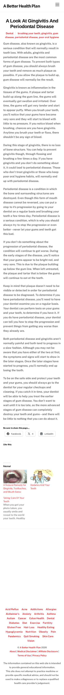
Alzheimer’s (12, 613)
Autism (11, 618)
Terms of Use (24, 655)
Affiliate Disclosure (48, 651)
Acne (24, 609)
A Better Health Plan (30, 647)
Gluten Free (14, 627)
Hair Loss (29, 627)
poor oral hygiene (49, 37)
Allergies (51, 609)
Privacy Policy (39, 655)
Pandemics (14, 636)
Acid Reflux (12, 609)
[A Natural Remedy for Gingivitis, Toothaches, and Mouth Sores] (15, 476)
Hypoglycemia (14, 631)
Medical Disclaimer (27, 651)
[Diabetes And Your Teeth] (42, 476)
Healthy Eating (45, 627)
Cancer (22, 618)
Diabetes (14, 622)
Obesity (43, 631)
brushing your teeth (29, 33)
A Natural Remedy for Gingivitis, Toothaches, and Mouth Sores (14, 488)
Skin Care (47, 636)
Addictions (36, 609)
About (13, 651)
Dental (9, 33)
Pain (53, 631)
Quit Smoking (31, 636)
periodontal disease (26, 37)
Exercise (35, 622)
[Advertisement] (32, 567)
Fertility (47, 622)
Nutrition (31, 631)
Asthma (51, 613)
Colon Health (36, 618)
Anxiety (26, 613)
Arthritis (39, 613)
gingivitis (46, 33)
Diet (24, 622)
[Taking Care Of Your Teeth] (16, 508)
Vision (30, 640)
